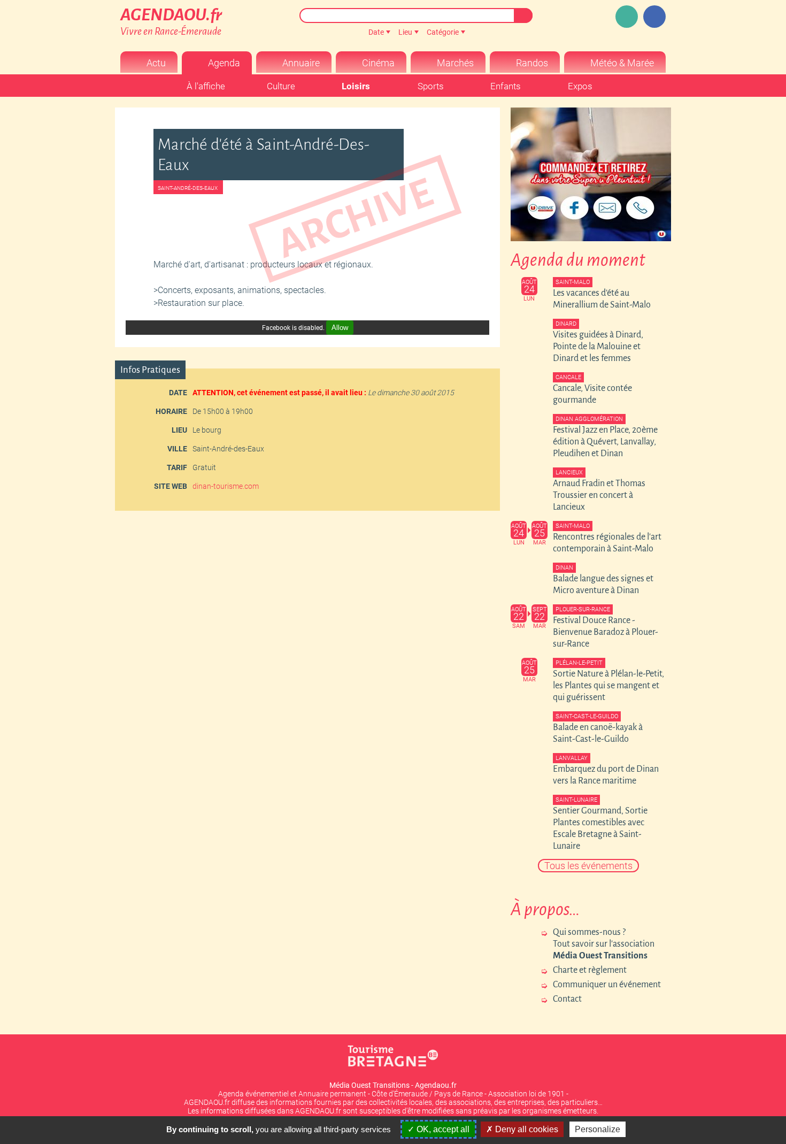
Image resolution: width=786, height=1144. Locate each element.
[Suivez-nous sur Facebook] (654, 16)
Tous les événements (588, 865)
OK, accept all (441, 1129)
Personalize (597, 1129)
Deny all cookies (525, 1129)
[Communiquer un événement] (626, 16)
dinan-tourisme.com (225, 486)
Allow (340, 328)
